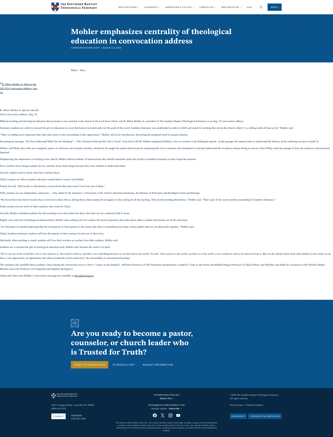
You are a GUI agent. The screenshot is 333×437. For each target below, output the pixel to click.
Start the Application (89, 364)
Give (249, 7)
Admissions (76, 415)
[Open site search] (261, 7)
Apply (274, 7)
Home (74, 70)
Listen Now (166, 398)
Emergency (238, 416)
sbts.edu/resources (84, 275)
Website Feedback (254, 405)
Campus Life (206, 7)
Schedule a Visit (124, 364)
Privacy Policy (237, 405)
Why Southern (128, 7)
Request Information (158, 364)
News (83, 70)
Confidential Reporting (265, 416)
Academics (151, 7)
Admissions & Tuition (178, 7)
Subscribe (174, 408)
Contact (58, 416)
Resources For (230, 7)
